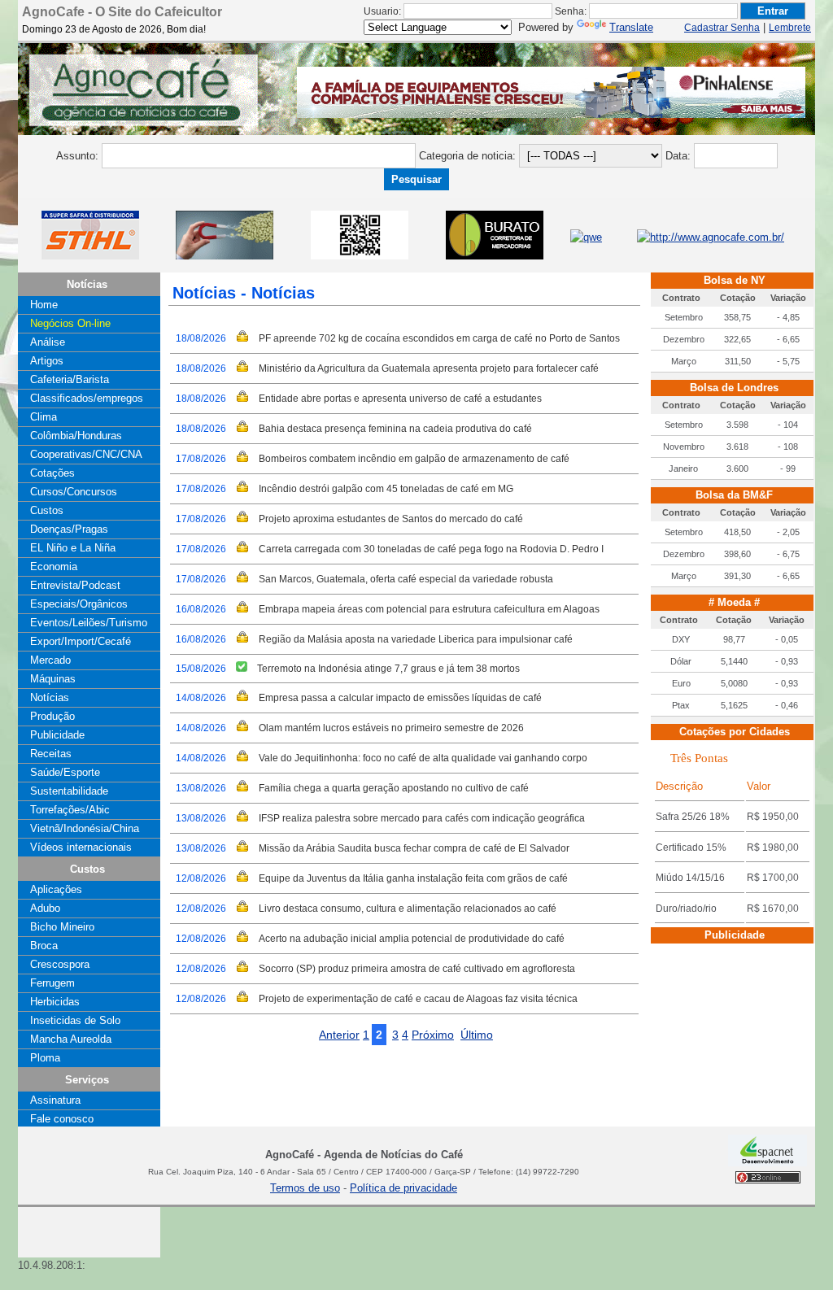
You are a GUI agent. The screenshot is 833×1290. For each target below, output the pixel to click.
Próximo (433, 1034)
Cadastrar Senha (722, 27)
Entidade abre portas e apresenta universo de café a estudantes (400, 398)
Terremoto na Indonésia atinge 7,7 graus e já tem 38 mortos (388, 668)
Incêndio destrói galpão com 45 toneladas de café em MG (386, 489)
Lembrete (790, 27)
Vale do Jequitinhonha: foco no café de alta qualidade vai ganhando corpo (423, 758)
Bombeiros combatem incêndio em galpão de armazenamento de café (414, 458)
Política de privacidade (403, 1188)
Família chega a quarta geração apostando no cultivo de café (394, 788)
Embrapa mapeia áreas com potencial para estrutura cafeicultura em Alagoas (429, 609)
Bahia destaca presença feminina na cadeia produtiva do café (395, 428)
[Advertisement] (58, 1212)
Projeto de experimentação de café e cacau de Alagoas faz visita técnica (418, 999)
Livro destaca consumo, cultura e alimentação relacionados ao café (407, 908)
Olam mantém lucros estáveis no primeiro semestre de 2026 (391, 728)
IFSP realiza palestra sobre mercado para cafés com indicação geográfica (422, 818)
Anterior (339, 1034)
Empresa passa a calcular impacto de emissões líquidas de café (400, 698)
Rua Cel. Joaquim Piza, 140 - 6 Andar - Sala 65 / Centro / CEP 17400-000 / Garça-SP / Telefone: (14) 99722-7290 (363, 1171)
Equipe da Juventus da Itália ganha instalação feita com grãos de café (413, 878)
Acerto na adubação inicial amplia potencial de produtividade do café (412, 938)
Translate (631, 27)
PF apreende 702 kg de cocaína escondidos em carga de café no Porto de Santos (439, 338)
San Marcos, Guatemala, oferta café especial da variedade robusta (406, 579)
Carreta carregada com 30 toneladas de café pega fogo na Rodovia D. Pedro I (431, 549)
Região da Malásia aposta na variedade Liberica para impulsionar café (416, 639)
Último (476, 1034)
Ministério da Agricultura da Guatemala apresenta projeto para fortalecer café (429, 368)
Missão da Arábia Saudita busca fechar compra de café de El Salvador (414, 848)
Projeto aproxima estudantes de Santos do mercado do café (391, 519)
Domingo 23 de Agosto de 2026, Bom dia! (114, 29)
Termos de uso (305, 1188)
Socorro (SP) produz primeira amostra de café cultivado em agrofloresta (417, 968)
